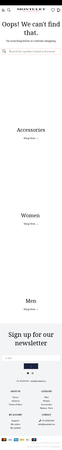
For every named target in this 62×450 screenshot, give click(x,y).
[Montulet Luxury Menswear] (31, 10)
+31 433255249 (22, 381)
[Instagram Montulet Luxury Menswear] (32, 373)
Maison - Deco (46, 408)
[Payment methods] (5, 439)
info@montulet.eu (38, 381)
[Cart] (58, 10)
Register (15, 420)
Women (46, 400)
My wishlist (15, 427)
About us (16, 400)
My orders (15, 424)
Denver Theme (33, 446)
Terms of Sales (15, 404)
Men (47, 397)
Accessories (46, 404)
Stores (16, 397)
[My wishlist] (53, 10)
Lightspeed (55, 446)
